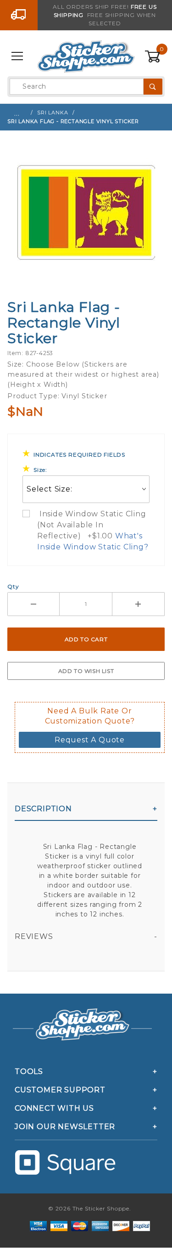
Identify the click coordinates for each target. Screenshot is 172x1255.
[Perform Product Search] (153, 87)
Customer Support (60, 1089)
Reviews (34, 936)
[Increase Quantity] (138, 604)
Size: (40, 469)
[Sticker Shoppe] (86, 56)
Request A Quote (90, 739)
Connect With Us (54, 1108)
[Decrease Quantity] (33, 604)
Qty (13, 586)
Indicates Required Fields (79, 454)
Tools (29, 1071)
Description (43, 808)
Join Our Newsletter (65, 1126)
